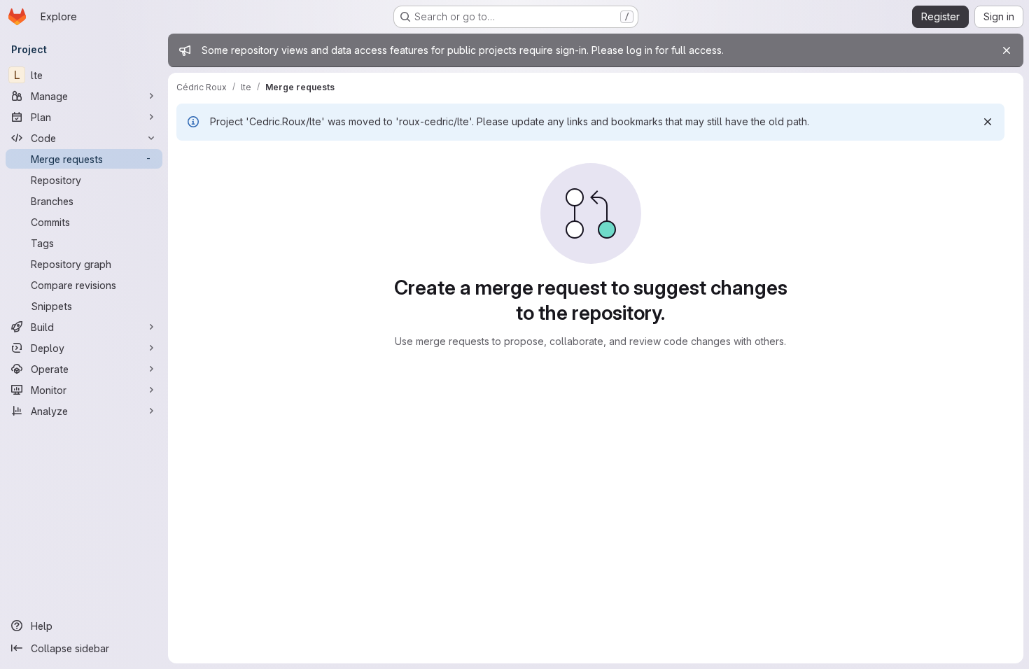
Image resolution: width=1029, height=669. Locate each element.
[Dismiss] (987, 121)
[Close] (1006, 50)
